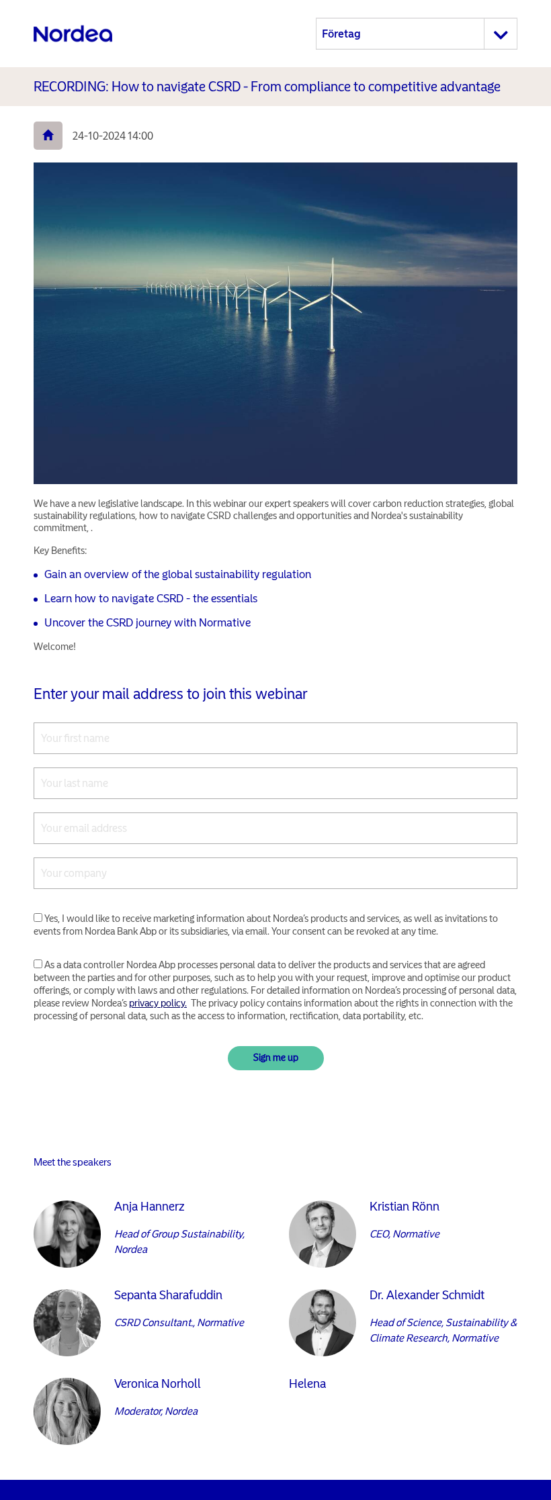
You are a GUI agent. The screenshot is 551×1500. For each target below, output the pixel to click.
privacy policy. (158, 1003)
